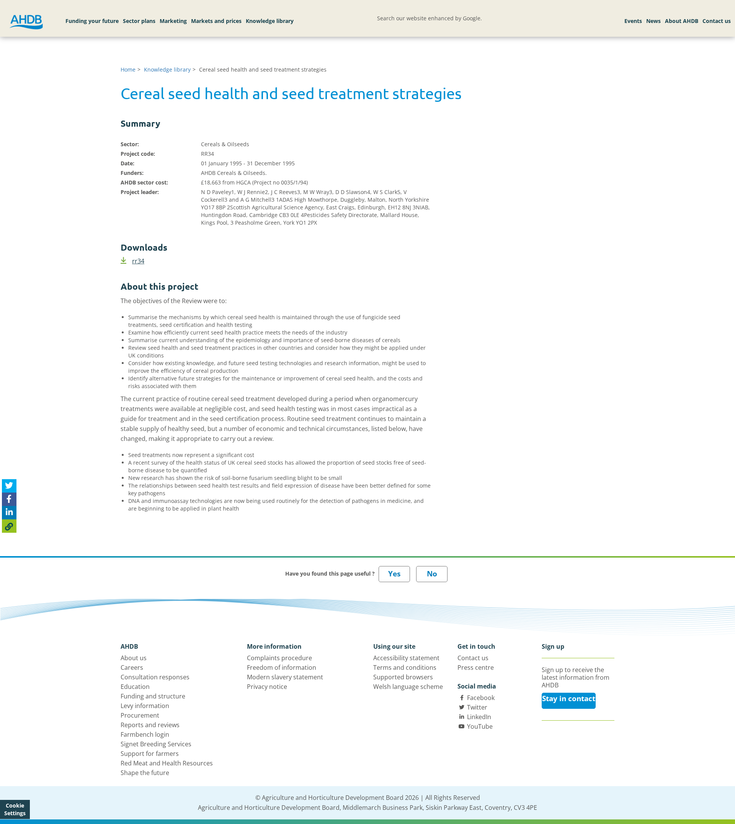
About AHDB (681, 20)
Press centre (475, 667)
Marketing (173, 20)
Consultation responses (155, 677)
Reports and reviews (150, 725)
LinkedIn (479, 717)
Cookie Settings (15, 809)
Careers (132, 667)
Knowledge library (270, 20)
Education (135, 686)
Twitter (477, 707)
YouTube (480, 726)
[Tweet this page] (9, 486)
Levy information (145, 706)
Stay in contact (568, 698)
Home (128, 69)
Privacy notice (267, 686)
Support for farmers (150, 753)
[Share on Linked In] (9, 512)
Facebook (481, 697)
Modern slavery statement (285, 677)
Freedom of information (281, 667)
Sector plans (139, 20)
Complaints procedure (279, 658)
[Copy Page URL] (9, 526)
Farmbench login (145, 734)
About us (134, 658)
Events (633, 20)
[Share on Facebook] (9, 499)
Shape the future (145, 773)
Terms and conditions (404, 667)
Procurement (140, 715)
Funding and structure (153, 696)
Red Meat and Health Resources (167, 763)
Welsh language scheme (408, 686)
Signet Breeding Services (156, 744)
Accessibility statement (406, 658)
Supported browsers (403, 677)
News (653, 20)
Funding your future (92, 20)
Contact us (716, 20)
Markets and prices (216, 20)
